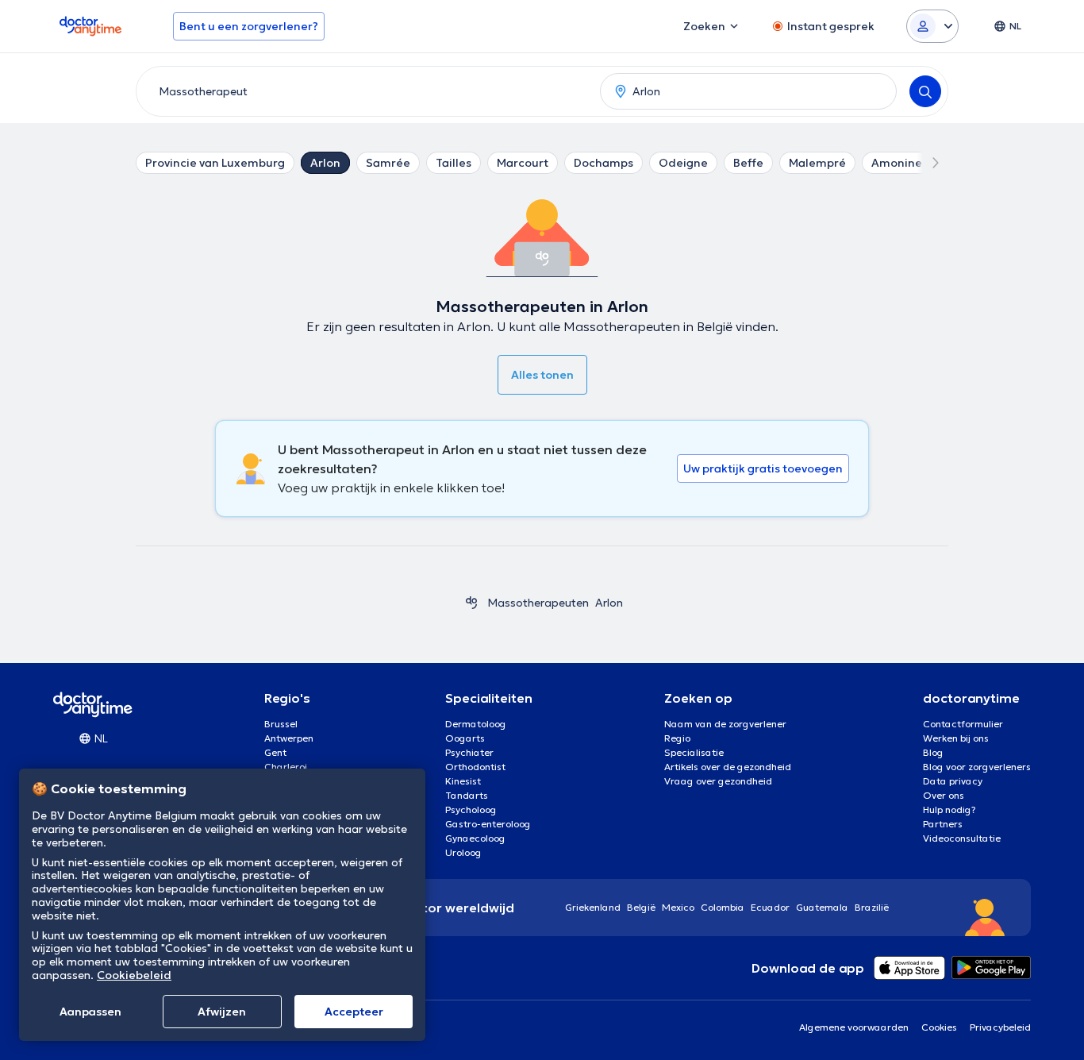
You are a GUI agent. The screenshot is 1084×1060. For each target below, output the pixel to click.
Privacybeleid (1000, 1027)
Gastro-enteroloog (488, 824)
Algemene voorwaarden (854, 1027)
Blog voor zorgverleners (977, 767)
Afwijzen (222, 1011)
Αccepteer (354, 1011)
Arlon (325, 163)
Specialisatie (694, 752)
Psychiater (469, 752)
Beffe (748, 163)
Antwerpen (288, 738)
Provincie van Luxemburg (215, 163)
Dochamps (603, 163)
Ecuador (770, 907)
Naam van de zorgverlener (725, 724)
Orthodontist (475, 767)
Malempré (817, 163)
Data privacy (952, 781)
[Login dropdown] (932, 26)
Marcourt (522, 163)
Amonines (899, 163)
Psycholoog (471, 809)
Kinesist (463, 781)
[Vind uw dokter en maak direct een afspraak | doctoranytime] (471, 602)
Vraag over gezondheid (718, 781)
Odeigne (683, 163)
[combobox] (365, 91)
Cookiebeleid (134, 975)
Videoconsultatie (962, 838)
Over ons (943, 795)
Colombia (722, 907)
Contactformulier (963, 724)
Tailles (453, 163)
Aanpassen (90, 1011)
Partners (943, 824)
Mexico (678, 907)
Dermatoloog (475, 724)
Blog (933, 752)
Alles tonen (542, 375)
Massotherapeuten (538, 603)
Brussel (281, 724)
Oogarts (465, 738)
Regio (677, 738)
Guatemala (822, 907)
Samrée (388, 163)
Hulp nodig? (949, 809)
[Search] (925, 91)
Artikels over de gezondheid (727, 767)
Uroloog (463, 852)
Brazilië (872, 907)
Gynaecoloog (475, 838)
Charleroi (285, 767)
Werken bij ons (956, 738)
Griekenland (593, 907)
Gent (275, 752)
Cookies (939, 1027)
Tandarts (466, 795)
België (641, 907)
